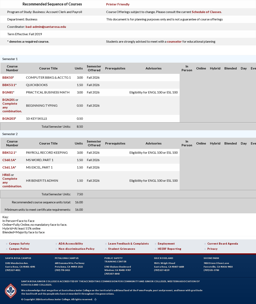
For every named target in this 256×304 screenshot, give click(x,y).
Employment (166, 243)
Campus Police (19, 248)
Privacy (212, 248)
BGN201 (8, 99)
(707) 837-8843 (112, 273)
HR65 (6, 175)
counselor (174, 41)
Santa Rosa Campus (18, 258)
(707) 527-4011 (12, 270)
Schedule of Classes (206, 12)
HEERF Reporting (169, 248)
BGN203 (8, 118)
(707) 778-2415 (62, 270)
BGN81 (7, 92)
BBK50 (7, 77)
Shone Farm (211, 258)
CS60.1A (8, 160)
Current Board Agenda (222, 243)
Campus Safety (19, 243)
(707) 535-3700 (211, 270)
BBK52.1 (8, 152)
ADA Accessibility (71, 243)
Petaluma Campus (67, 258)
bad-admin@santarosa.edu (46, 26)
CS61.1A (8, 167)
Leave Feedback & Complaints (128, 243)
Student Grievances (121, 248)
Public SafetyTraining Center (115, 260)
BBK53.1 (8, 85)
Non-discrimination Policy (76, 248)
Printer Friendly (118, 4)
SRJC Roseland (163, 258)
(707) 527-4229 (161, 270)
